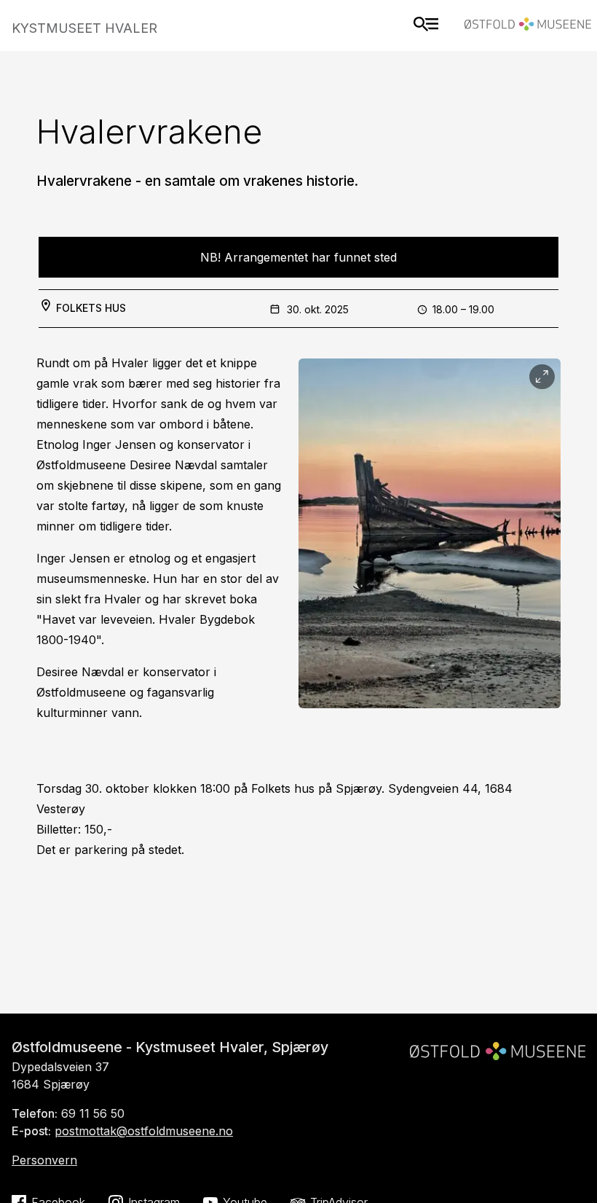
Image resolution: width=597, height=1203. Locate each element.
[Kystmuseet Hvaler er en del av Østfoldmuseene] (497, 1045)
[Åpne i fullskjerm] (542, 377)
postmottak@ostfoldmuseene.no (144, 1131)
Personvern (44, 1160)
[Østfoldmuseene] (527, 26)
